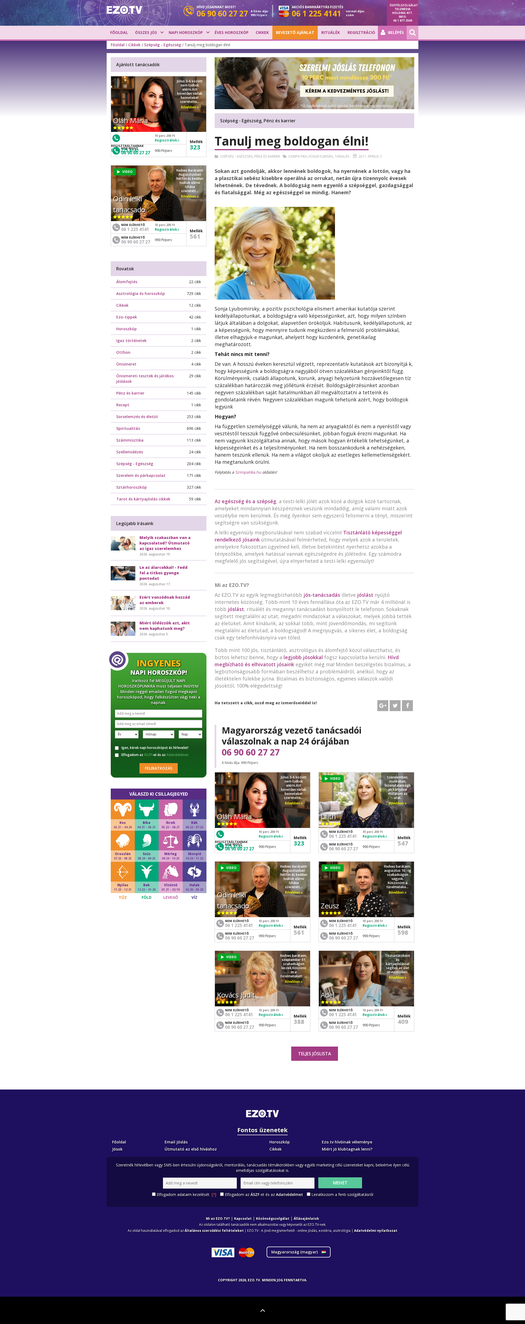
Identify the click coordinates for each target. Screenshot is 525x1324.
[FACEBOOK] (407, 705)
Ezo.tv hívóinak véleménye (347, 1142)
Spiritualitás (128, 428)
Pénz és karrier (267, 156)
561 (299, 932)
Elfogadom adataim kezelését (186, 1194)
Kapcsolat (243, 1218)
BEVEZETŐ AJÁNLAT (295, 32)
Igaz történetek (131, 340)
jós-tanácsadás (322, 595)
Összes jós (146, 32)
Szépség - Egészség (162, 44)
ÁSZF (148, 754)
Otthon (123, 352)
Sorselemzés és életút (137, 416)
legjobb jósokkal (303, 657)
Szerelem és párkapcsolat (140, 475)
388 (299, 1021)
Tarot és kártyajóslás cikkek (143, 499)
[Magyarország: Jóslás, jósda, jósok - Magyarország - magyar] (124, 10)
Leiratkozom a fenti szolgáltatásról (342, 1194)
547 (403, 843)
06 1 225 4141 (343, 836)
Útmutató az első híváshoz (191, 1149)
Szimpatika (297, 156)
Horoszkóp (126, 328)
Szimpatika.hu (248, 472)
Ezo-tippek (126, 317)
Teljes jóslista (314, 1054)
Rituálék (330, 32)
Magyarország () (295, 1252)
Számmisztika (130, 440)
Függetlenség (321, 156)
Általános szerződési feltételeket (214, 1230)
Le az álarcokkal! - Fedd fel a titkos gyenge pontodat (163, 573)
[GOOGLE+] (382, 705)
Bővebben (293, 803)
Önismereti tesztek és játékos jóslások (145, 378)
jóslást (365, 595)
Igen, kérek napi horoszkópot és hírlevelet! (154, 748)
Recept (122, 404)
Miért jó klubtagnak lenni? (347, 1149)
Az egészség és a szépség (245, 501)
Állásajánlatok (306, 1218)
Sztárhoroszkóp (131, 487)
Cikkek (262, 32)
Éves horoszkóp (232, 32)
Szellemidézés (129, 451)
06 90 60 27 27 (251, 752)
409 (403, 1021)
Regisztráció (361, 32)
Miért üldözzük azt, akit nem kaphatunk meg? (164, 625)
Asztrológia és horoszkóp (140, 293)
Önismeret (126, 364)
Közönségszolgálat (272, 1218)
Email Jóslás (176, 1142)
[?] (214, 1194)
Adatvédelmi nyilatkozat (375, 1230)
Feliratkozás (158, 768)
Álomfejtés (126, 281)
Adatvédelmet (177, 754)
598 (403, 932)
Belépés (396, 32)
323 (299, 843)
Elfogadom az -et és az (154, 755)
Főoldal (119, 32)
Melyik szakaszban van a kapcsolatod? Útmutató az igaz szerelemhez (165, 543)
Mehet (340, 1183)
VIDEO (335, 778)
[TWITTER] (395, 705)
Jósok (117, 1149)
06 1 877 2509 (402, 20)
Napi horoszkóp (186, 32)
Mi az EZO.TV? (218, 1218)
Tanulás (342, 156)
